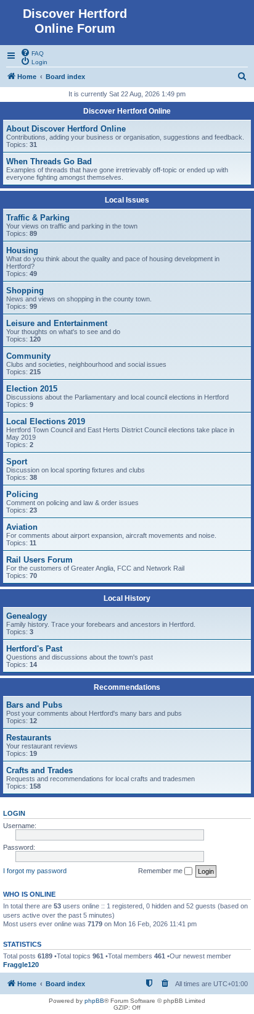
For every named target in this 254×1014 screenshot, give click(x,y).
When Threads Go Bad (49, 161)
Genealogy (26, 616)
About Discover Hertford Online (66, 128)
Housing (22, 250)
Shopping (25, 290)
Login (14, 813)
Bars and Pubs (34, 705)
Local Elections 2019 (45, 421)
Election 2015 (31, 388)
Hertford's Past (34, 648)
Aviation (22, 527)
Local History (127, 598)
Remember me (161, 870)
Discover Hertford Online (127, 111)
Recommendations (127, 687)
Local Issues (127, 200)
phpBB (94, 1000)
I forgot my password (35, 870)
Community (28, 356)
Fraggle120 (21, 964)
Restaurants (28, 737)
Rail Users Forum (39, 559)
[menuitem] (32, 52)
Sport (16, 461)
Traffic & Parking (38, 217)
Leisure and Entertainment (56, 323)
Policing (22, 494)
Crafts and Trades (39, 770)
